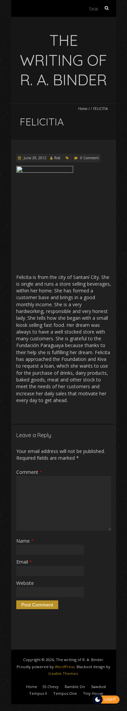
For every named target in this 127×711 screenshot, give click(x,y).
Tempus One (65, 693)
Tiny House (93, 693)
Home (82, 108)
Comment (29, 472)
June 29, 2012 (34, 157)
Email (24, 562)
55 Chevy (50, 686)
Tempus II (38, 693)
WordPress (65, 666)
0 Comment (89, 157)
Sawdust (98, 686)
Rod (57, 157)
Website (25, 583)
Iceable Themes (63, 673)
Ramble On (75, 686)
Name (25, 541)
